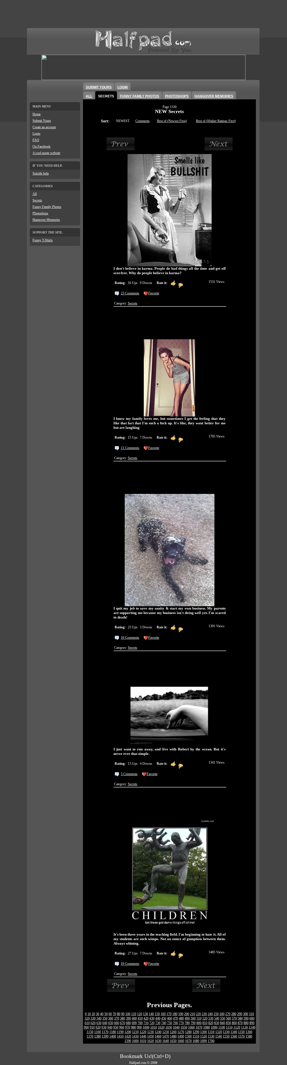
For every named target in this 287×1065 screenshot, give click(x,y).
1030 (168, 1027)
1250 (165, 1032)
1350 (241, 1032)
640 (104, 1023)
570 (234, 1018)
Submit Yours (42, 121)
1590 (127, 1041)
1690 (203, 1041)
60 (110, 1014)
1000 (146, 1027)
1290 (196, 1032)
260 (221, 1014)
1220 (143, 1032)
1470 (165, 1036)
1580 (249, 1036)
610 (87, 1023)
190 (180, 1014)
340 (98, 1018)
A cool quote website (46, 153)
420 (146, 1018)
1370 (90, 1036)
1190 (120, 1032)
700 (140, 1023)
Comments (142, 121)
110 (133, 1014)
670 (122, 1023)
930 (104, 1027)
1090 (214, 1027)
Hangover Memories (46, 220)
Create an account (44, 127)
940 (109, 1027)
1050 (183, 1027)
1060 (191, 1027)
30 (97, 1014)
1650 (173, 1041)
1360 (249, 1032)
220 (198, 1014)
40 (101, 1014)
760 (175, 1023)
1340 (233, 1032)
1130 (244, 1027)
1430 (135, 1036)
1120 (236, 1027)
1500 (188, 1036)
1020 (161, 1027)
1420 (127, 1036)
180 (174, 1014)
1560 (233, 1036)
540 (216, 1018)
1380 (97, 1036)
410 (140, 1018)
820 (210, 1023)
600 (251, 1018)
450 (163, 1018)
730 (157, 1023)
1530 (211, 1036)
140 (151, 1014)
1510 (196, 1036)
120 (139, 1014)
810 (204, 1023)
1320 (218, 1032)
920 (98, 1027)
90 (122, 1014)
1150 (90, 1032)
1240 (158, 1032)
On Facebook (41, 146)
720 (151, 1023)
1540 (218, 1036)
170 (169, 1014)
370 (116, 1018)
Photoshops (40, 213)
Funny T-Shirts (43, 240)
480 (181, 1018)
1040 (176, 1027)
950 (115, 1027)
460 (169, 1018)
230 (204, 1014)
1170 (105, 1032)
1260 (173, 1032)
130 (145, 1014)
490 (187, 1018)
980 (133, 1027)
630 (98, 1023)
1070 (199, 1027)
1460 (158, 1036)
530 (210, 1018)
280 (233, 1014)
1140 (252, 1027)
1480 (173, 1036)
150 (157, 1014)
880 (246, 1023)
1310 (211, 1032)
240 (210, 1014)
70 (114, 1014)
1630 (158, 1041)
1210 (135, 1032)
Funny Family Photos (47, 207)
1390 (105, 1036)
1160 (97, 1032)
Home (37, 114)
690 (134, 1023)
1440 (143, 1036)
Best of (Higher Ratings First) (216, 121)
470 (175, 1018)
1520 (203, 1036)
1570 (241, 1036)
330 (93, 1018)
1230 (150, 1032)
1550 (226, 1036)
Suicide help (41, 173)
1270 (180, 1032)
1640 (165, 1041)
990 (139, 1027)
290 (239, 1014)
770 (181, 1023)
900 (86, 1027)
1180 (112, 1032)
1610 (143, 1041)
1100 (221, 1027)
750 (169, 1023)
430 (151, 1018)
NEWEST (122, 121)
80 (118, 1014)
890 (251, 1023)
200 (186, 1014)
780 (187, 1023)
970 (127, 1027)
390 (128, 1018)
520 (204, 1018)
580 (240, 1018)
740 (163, 1023)
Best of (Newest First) (172, 121)
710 (146, 1023)
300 (245, 1014)
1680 (196, 1041)
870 (240, 1023)
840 (222, 1023)
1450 (150, 1036)
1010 (153, 1027)
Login (36, 134)
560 (228, 1018)
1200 (127, 1032)
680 (128, 1023)
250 (216, 1014)
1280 (188, 1032)
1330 (226, 1032)
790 (193, 1023)
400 (134, 1018)
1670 (188, 1041)
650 (110, 1023)
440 (157, 1018)
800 (199, 1023)
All (35, 194)
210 (192, 1014)
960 (121, 1027)
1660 (180, 1041)
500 (193, 1018)
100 (127, 1014)
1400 (112, 1036)
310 (251, 1014)
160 (163, 1014)
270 (227, 1014)
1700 (211, 1041)
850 (228, 1023)
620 (93, 1023)
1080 (206, 1027)
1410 (120, 1036)
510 (199, 1018)
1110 (229, 1027)
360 (110, 1018)
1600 (135, 1041)
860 (234, 1023)
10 (89, 1014)
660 (116, 1023)
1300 (203, 1032)
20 (93, 1014)
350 (104, 1018)
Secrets (37, 200)
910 (92, 1027)
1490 (180, 1036)
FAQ (36, 140)
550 (222, 1018)
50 (106, 1014)
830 (216, 1023)
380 (122, 1018)
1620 (150, 1041)
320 (87, 1018)
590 (246, 1018)
